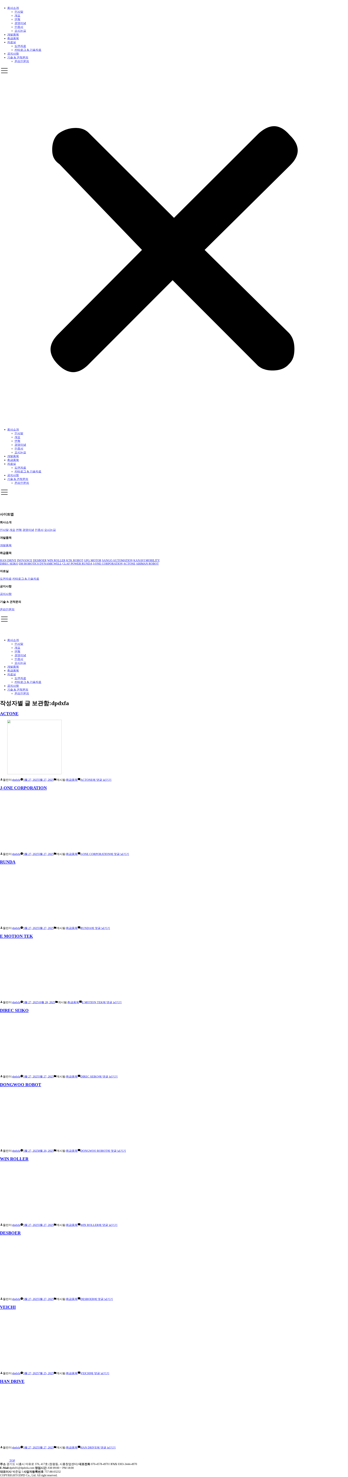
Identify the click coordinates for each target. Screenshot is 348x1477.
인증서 (18, 26)
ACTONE (9, 713)
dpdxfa (16, 779)
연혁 (17, 19)
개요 (17, 15)
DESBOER (10, 1233)
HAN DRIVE (12, 1381)
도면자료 (20, 46)
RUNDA (7, 862)
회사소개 (13, 7)
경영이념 (20, 23)
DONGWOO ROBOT (20, 1084)
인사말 (18, 11)
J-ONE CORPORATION (23, 788)
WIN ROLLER (14, 1158)
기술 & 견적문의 (17, 57)
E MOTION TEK (16, 936)
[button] (174, 245)
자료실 (11, 42)
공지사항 (13, 53)
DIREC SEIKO (14, 1010)
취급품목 (13, 38)
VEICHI (8, 1307)
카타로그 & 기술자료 (27, 49)
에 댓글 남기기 (95, 779)
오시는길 (20, 30)
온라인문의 (21, 61)
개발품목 (13, 34)
